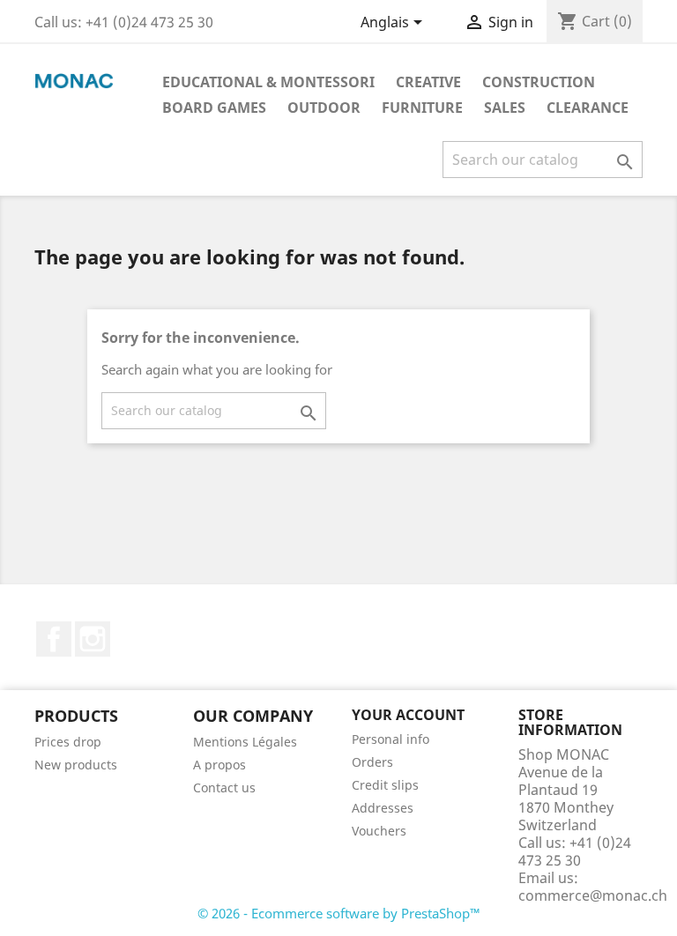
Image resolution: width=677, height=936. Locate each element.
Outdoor (324, 107)
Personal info (390, 739)
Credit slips (385, 784)
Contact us (224, 787)
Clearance (588, 107)
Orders (372, 762)
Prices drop (67, 741)
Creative (428, 82)
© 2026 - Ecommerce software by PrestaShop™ (338, 913)
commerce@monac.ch (592, 895)
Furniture (422, 107)
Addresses (382, 807)
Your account (408, 714)
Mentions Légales (245, 741)
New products (75, 764)
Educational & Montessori (268, 82)
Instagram (92, 639)
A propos (219, 764)
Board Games (214, 107)
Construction (538, 82)
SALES (504, 107)
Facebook (53, 639)
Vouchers (379, 830)
